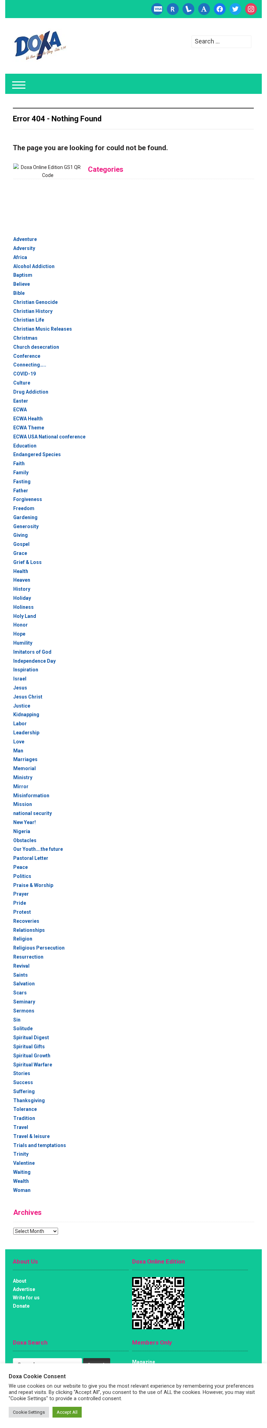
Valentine (24, 1163)
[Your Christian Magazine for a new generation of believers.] (39, 45)
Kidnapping (26, 714)
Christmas (25, 338)
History (21, 589)
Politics (22, 876)
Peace (20, 867)
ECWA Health (28, 418)
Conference (26, 356)
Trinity (21, 1154)
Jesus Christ (27, 697)
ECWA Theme (28, 427)
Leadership (26, 732)
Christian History (32, 311)
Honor (20, 625)
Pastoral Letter (30, 858)
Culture (21, 383)
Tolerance (25, 1109)
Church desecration (36, 347)
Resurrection (28, 957)
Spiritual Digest (31, 1037)
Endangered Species (37, 454)
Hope (19, 634)
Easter (20, 401)
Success (23, 1082)
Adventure (25, 239)
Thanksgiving (29, 1100)
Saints (20, 975)
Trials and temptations (39, 1145)
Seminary (24, 1002)
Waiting (22, 1172)
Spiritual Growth (31, 1055)
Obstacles (25, 840)
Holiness (23, 607)
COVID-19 (24, 374)
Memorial (24, 768)
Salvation (24, 983)
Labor (20, 723)
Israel (19, 678)
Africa (20, 257)
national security (32, 813)
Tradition (24, 1118)
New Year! (24, 822)
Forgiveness (27, 499)
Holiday (22, 598)
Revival (21, 966)
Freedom (23, 508)
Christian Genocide (35, 302)
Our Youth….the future (38, 849)
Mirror (21, 786)
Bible (19, 293)
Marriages (25, 759)
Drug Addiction (30, 392)
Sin (17, 1020)
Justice (21, 706)
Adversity (24, 248)
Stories (21, 1073)
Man (18, 750)
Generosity (26, 526)
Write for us (26, 1297)
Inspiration (25, 669)
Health (20, 571)
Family (21, 472)
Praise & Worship (33, 885)
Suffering (24, 1091)
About (19, 1281)
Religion (22, 939)
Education (25, 446)
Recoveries (26, 921)
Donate (21, 1306)
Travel (20, 1127)
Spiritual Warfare (32, 1064)
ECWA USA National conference (49, 436)
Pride (19, 903)
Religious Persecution (39, 948)
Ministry (22, 777)
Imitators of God (32, 652)
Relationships (29, 930)
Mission (22, 804)
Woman (22, 1190)
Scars (20, 992)
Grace (20, 553)
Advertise (24, 1289)
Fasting (22, 481)
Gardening (25, 517)
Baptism (22, 275)
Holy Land (24, 616)
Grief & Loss (27, 562)
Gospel (21, 544)
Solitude (23, 1028)
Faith (19, 463)
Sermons (23, 1011)
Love (18, 741)
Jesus (20, 688)
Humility (22, 643)
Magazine (143, 1362)
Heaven (21, 580)
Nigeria (21, 831)
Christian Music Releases (42, 329)
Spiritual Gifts (29, 1046)
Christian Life (28, 320)
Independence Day (34, 661)
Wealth (21, 1181)
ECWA (20, 409)
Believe (21, 284)
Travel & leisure (31, 1136)
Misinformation (31, 795)
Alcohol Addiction (34, 266)
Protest (22, 912)
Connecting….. (29, 365)
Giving (20, 535)
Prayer (21, 894)
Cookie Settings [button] (29, 1412)
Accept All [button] (67, 1412)
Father (20, 490)
